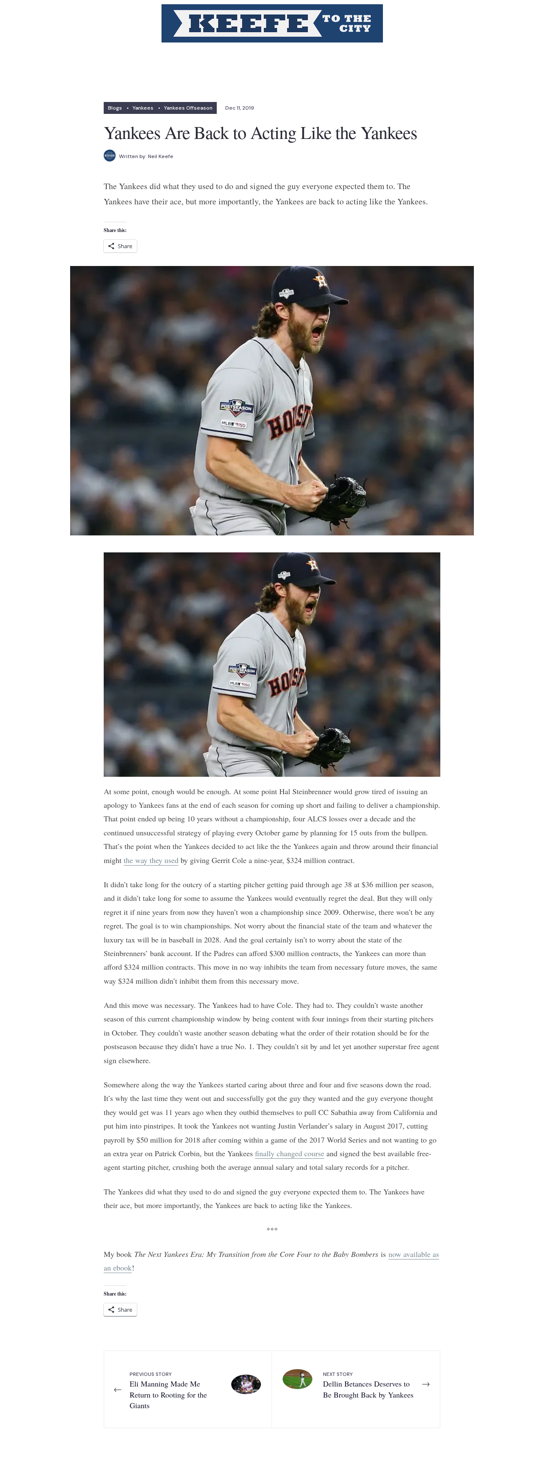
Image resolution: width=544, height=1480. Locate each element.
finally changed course (289, 1153)
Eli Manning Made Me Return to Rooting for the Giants (168, 1390)
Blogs (115, 108)
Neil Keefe (160, 156)
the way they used (151, 860)
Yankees (143, 108)
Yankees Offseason (188, 108)
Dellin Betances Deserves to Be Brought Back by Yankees (368, 1385)
